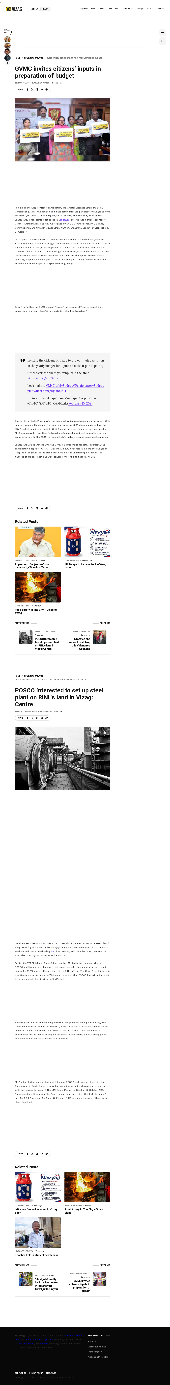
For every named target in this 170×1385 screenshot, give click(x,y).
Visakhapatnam (71, 560)
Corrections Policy (96, 1346)
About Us (92, 1341)
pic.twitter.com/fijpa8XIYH (46, 391)
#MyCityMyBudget (59, 386)
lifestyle (22, 1343)
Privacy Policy (36, 1373)
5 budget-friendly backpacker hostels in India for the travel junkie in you (47, 1284)
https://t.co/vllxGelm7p (44, 378)
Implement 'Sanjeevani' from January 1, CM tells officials (32, 566)
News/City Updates (33, 58)
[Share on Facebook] (27, 89)
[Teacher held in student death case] (38, 1232)
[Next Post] (99, 637)
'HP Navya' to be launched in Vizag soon (85, 566)
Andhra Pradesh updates (39, 1339)
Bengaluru (64, 219)
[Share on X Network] (32, 89)
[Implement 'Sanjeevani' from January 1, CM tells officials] (38, 541)
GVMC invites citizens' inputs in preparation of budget (79, 1286)
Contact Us (20, 1373)
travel (31, 1343)
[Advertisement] (85, 31)
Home (17, 58)
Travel (38, 1275)
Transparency (94, 1352)
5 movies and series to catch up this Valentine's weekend (79, 644)
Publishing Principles (97, 1357)
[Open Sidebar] (162, 32)
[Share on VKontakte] (41, 89)
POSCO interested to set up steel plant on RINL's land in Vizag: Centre (47, 644)
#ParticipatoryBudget (88, 386)
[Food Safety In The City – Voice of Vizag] (38, 587)
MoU (53, 951)
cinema (44, 1343)
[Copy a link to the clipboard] (46, 89)
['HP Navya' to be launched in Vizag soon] (87, 541)
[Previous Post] (25, 637)
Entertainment (80, 631)
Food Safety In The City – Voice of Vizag (36, 611)
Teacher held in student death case (37, 1255)
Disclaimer (51, 1373)
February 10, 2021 (80, 403)
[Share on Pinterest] (37, 89)
